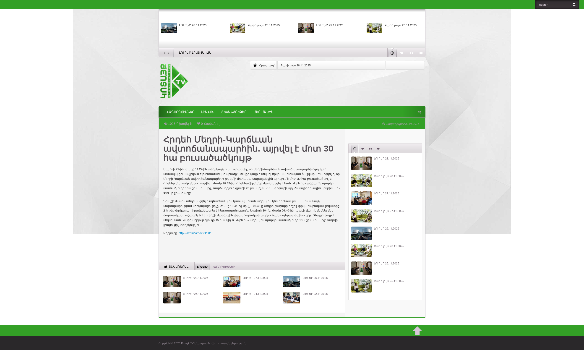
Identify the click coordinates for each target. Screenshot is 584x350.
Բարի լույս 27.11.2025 (389, 211)
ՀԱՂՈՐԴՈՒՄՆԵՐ (180, 112)
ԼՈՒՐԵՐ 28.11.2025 (195, 277)
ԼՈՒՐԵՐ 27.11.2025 (255, 277)
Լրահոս (207, 112)
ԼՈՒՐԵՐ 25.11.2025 (329, 25)
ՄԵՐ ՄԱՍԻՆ (263, 112)
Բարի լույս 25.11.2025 (400, 25)
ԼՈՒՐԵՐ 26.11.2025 (192, 25)
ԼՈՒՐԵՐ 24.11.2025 (255, 293)
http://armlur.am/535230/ (195, 233)
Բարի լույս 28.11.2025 (296, 65)
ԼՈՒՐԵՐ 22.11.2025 (315, 293)
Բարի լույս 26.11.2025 (264, 25)
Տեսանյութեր (234, 112)
